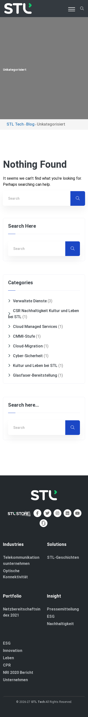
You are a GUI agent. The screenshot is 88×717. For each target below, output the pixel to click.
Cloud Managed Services (35, 326)
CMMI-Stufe (24, 336)
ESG (51, 616)
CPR (7, 665)
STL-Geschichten (63, 557)
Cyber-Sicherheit (28, 356)
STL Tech (38, 702)
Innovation (12, 650)
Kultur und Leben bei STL (35, 365)
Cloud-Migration (28, 346)
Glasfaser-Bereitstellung (35, 375)
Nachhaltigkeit (60, 623)
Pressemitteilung (63, 609)
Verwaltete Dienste (30, 301)
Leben (8, 658)
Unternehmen (15, 680)
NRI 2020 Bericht (18, 672)
